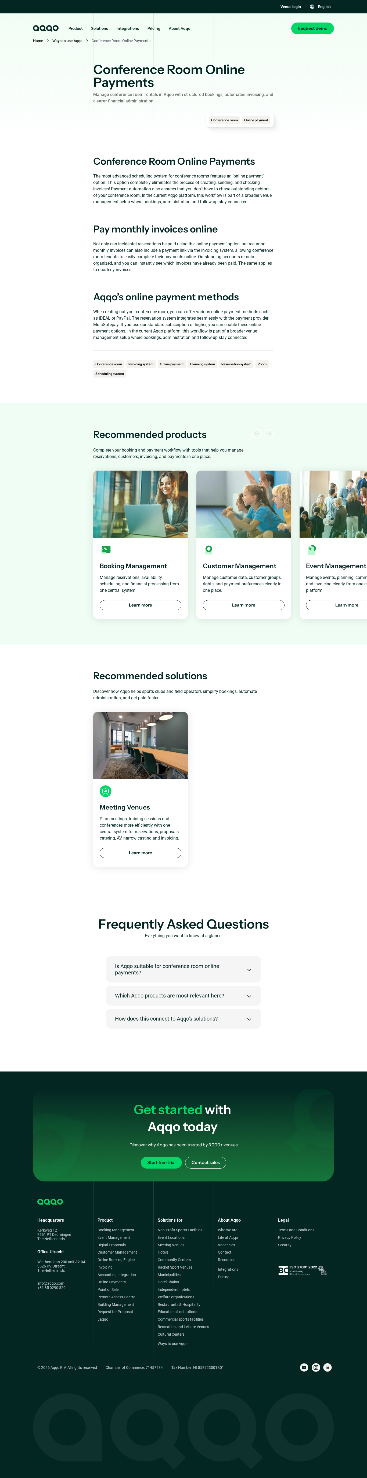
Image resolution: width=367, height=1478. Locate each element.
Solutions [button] (99, 28)
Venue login (290, 7)
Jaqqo (103, 1319)
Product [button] (76, 28)
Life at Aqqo (228, 1238)
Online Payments (112, 1282)
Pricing (153, 28)
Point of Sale (108, 1290)
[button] (320, 6)
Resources (226, 1260)
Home (38, 41)
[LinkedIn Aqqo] (327, 1367)
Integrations (128, 28)
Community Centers (174, 1260)
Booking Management (116, 1230)
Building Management (116, 1305)
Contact (224, 1252)
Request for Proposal (115, 1312)
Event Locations (171, 1238)
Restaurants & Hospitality (179, 1305)
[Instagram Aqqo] (316, 1367)
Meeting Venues (171, 1245)
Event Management (114, 1238)
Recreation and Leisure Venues (183, 1327)
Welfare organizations (176, 1297)
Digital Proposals (112, 1245)
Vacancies (226, 1245)
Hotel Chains (168, 1282)
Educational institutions (177, 1312)
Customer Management (117, 1252)
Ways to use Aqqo (67, 41)
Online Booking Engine (116, 1260)
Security (285, 1245)
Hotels (163, 1252)
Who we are (227, 1230)
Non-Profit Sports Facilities (180, 1230)
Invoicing (105, 1267)
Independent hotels (174, 1290)
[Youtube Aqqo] (304, 1367)
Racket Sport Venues (175, 1267)
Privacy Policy (289, 1238)
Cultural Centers (171, 1334)
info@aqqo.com (50, 1283)
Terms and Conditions (296, 1230)
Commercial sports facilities (181, 1319)
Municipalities (169, 1275)
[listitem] (140, 545)
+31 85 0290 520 (51, 1287)
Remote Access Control (117, 1297)
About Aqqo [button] (179, 28)
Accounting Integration (117, 1275)
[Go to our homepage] (45, 28)
